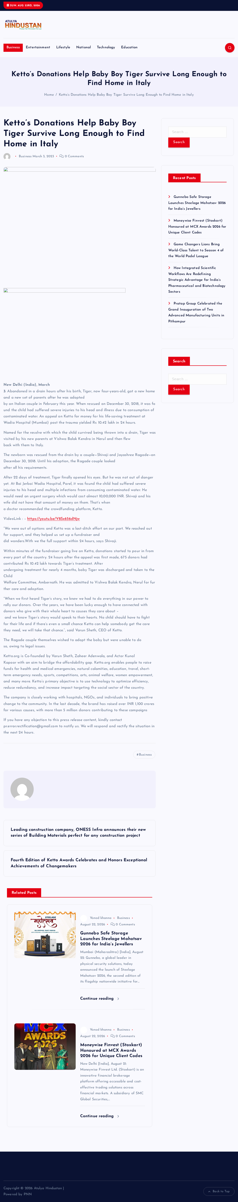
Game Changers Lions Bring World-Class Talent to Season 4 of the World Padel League (196, 250)
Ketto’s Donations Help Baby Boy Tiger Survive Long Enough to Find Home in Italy (126, 95)
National (83, 47)
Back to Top (221, 1191)
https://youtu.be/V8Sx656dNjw (53, 519)
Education (129, 47)
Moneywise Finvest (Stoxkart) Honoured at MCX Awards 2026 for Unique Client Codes (197, 226)
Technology (106, 47)
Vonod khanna (101, 918)
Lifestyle (63, 47)
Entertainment (38, 47)
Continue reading (97, 999)
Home (49, 95)
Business (13, 47)
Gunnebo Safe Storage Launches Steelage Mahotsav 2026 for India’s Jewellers (197, 203)
